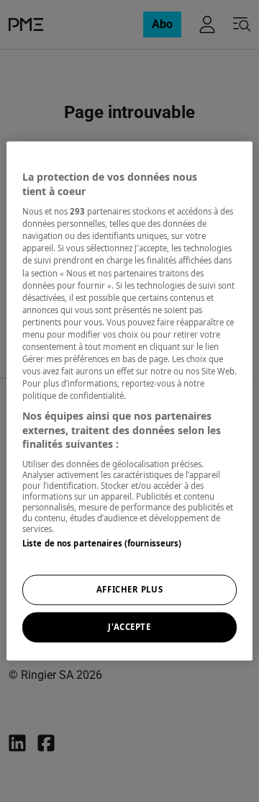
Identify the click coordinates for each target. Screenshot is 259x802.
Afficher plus (129, 590)
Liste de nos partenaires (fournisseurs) (101, 543)
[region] (129, 400)
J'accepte (129, 627)
